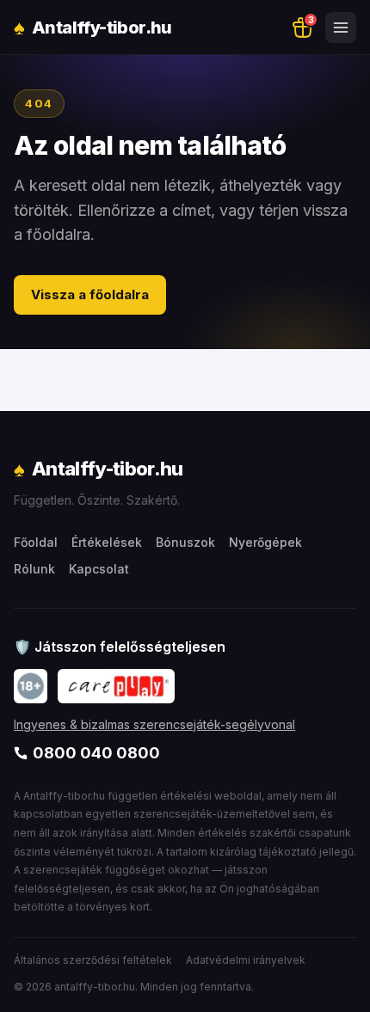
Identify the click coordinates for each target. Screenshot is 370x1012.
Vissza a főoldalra (90, 294)
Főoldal (36, 542)
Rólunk (34, 568)
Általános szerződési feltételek (93, 960)
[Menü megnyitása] (340, 27)
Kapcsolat (99, 568)
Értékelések (106, 542)
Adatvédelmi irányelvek (245, 960)
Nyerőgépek (265, 542)
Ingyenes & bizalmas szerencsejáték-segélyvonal (154, 724)
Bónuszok (185, 542)
